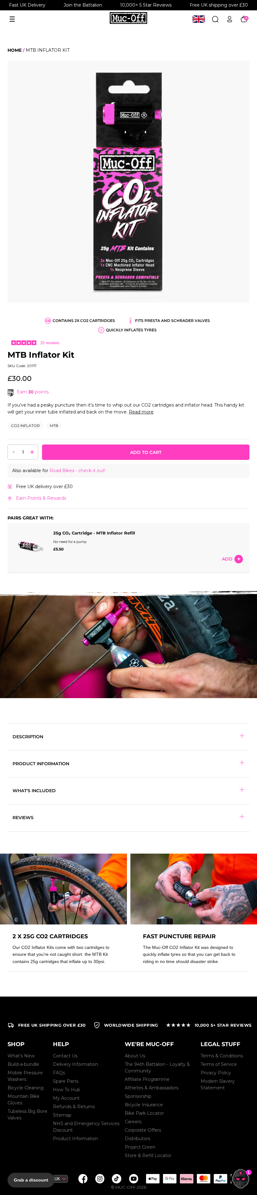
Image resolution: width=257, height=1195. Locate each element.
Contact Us (65, 1056)
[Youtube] (133, 1178)
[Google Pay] (169, 1178)
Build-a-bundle (23, 1064)
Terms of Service (219, 1064)
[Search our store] (215, 19)
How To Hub (66, 1089)
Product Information (75, 1138)
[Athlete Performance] (203, 1178)
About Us (135, 1056)
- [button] (13, 451)
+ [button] (32, 451)
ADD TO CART (145, 452)
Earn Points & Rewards (41, 498)
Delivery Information (75, 1064)
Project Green (140, 1147)
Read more (141, 412)
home (15, 50)
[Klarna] (186, 1178)
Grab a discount (31, 1179)
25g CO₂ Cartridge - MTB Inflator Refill (94, 532)
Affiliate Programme (147, 1079)
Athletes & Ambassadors (151, 1088)
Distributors (137, 1138)
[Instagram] (99, 1178)
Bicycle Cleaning (26, 1088)
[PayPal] (220, 1178)
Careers (133, 1121)
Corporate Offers (143, 1130)
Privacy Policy (216, 1073)
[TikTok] (116, 1178)
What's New (21, 1056)
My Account (66, 1098)
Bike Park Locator (144, 1113)
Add (227, 559)
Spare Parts (65, 1081)
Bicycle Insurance (144, 1105)
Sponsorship (138, 1096)
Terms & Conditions (222, 1056)
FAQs (59, 1073)
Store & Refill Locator (148, 1155)
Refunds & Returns (74, 1106)
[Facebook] (82, 1178)
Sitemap (62, 1115)
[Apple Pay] (152, 1178)
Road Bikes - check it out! (77, 470)
